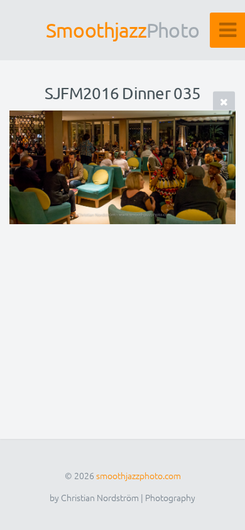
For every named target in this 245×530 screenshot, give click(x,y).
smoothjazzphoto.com (138, 475)
